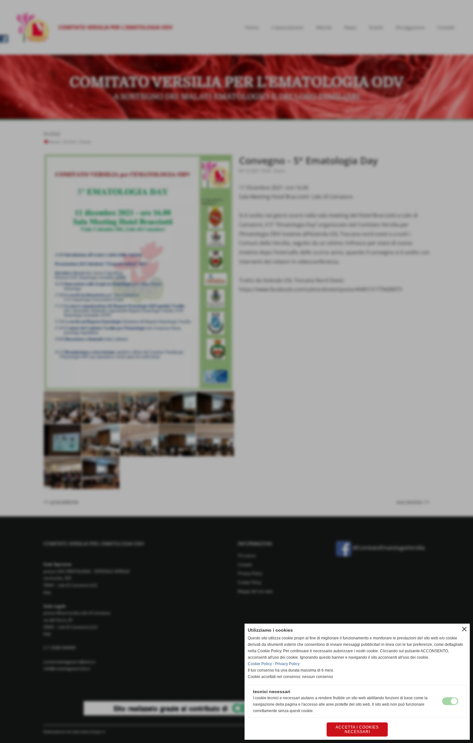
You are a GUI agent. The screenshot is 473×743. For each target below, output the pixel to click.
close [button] (464, 629)
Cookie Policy (260, 664)
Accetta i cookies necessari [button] (357, 729)
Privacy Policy (287, 664)
